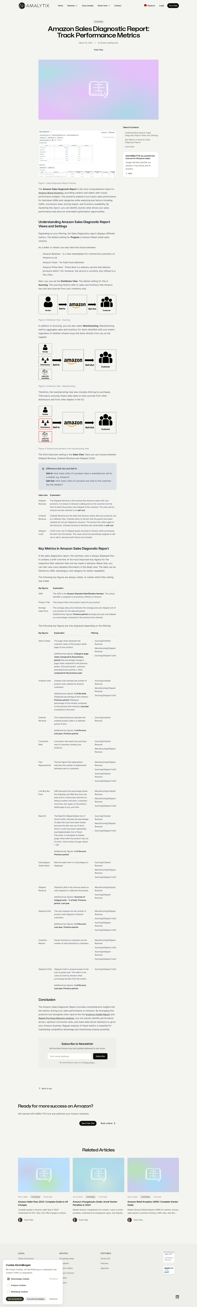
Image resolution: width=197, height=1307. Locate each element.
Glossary (63, 1282)
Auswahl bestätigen (35, 1299)
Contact (117, 5)
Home (60, 5)
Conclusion (130, 146)
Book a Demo (106, 1123)
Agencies (105, 1268)
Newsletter (64, 1263)
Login (161, 5)
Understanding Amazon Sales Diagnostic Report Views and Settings (141, 134)
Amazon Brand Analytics (51, 192)
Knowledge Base (66, 1258)
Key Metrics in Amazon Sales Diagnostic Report (137, 140)
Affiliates (63, 1278)
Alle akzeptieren (15, 1299)
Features (71, 5)
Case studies (88, 5)
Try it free (173, 5)
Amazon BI (105, 1258)
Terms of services (26, 1258)
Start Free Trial (87, 1123)
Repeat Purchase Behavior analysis (56, 1018)
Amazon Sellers (66, 1268)
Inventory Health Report (98, 1014)
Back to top (47, 1088)
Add (129, 173)
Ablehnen (53, 1299)
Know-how (102, 5)
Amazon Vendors (66, 1273)
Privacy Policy (89, 1062)
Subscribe (100, 1056)
